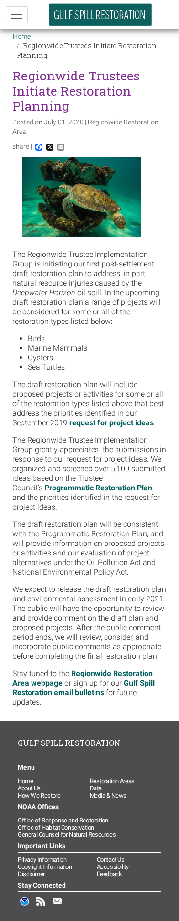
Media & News (108, 795)
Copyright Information (45, 866)
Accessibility (113, 866)
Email (57, 906)
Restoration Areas (112, 781)
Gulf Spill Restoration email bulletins (83, 687)
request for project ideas (111, 422)
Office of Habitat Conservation (56, 827)
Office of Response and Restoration (63, 820)
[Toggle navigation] (17, 14)
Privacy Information (42, 859)
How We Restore (39, 795)
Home (22, 36)
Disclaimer (31, 873)
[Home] (100, 14)
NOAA (25, 906)
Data (96, 788)
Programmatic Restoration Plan (98, 487)
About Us (29, 788)
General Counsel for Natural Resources (67, 834)
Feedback (109, 873)
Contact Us (111, 859)
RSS (41, 906)
